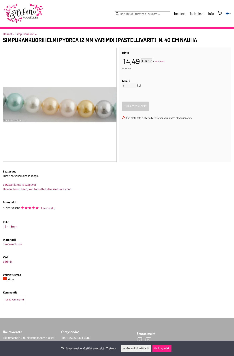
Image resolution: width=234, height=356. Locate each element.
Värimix (7, 261)
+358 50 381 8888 (78, 337)
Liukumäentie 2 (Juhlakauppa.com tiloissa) (29, 337)
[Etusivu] (23, 13)
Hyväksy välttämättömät (136, 348)
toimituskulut (159, 61)
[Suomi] (228, 14)
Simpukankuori (26, 34)
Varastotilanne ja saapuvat (19, 184)
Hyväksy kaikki (162, 348)
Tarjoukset (197, 13)
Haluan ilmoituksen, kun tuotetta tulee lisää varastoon (37, 189)
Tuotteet (180, 13)
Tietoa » (111, 348)
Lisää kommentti (14, 300)
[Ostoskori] (220, 13)
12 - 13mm (10, 226)
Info (211, 13)
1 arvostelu (47, 208)
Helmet (8, 34)
